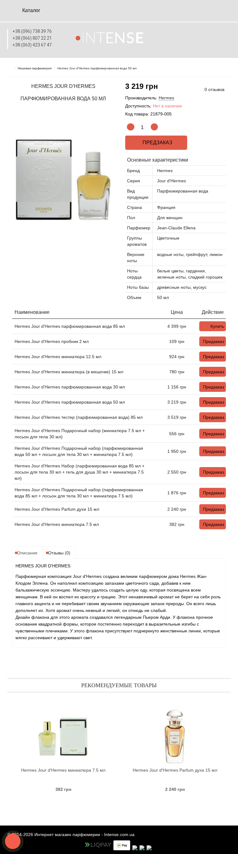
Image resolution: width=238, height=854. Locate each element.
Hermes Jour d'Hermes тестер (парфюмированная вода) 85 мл (79, 417)
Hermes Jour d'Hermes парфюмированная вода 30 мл (70, 386)
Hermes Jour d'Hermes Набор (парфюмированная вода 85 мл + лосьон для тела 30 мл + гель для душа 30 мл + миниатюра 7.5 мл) (79, 472)
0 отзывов (214, 89)
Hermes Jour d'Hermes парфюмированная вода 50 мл (70, 402)
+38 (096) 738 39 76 (32, 31)
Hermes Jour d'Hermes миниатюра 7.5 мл (57, 524)
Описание (27, 552)
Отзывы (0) (59, 552)
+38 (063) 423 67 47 (32, 44)
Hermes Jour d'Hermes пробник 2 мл (52, 341)
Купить (217, 326)
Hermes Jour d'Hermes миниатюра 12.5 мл (58, 356)
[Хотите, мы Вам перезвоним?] (13, 841)
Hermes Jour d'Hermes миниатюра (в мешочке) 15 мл (69, 371)
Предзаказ (156, 142)
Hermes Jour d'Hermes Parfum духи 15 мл (57, 509)
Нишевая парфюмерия (34, 68)
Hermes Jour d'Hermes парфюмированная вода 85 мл (70, 326)
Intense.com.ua (119, 834)
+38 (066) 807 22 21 (32, 38)
